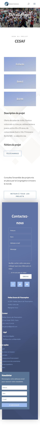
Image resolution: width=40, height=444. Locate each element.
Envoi (26, 276)
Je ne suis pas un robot (18, 272)
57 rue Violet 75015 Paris (10, 320)
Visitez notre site (13, 304)
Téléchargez (12, 153)
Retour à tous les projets (20, 195)
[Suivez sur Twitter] (20, 284)
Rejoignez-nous (13, 308)
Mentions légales (8, 336)
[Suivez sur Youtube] (27, 284)
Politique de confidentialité (11, 339)
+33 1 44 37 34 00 (8, 323)
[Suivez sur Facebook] (13, 284)
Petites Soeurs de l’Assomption (12, 317)
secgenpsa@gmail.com (9, 326)
